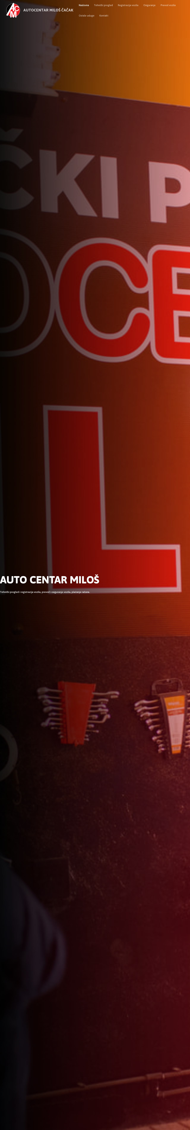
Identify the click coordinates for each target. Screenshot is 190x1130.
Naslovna (84, 5)
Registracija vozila (128, 5)
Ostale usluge (86, 15)
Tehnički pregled (103, 5)
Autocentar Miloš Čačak (48, 10)
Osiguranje (149, 5)
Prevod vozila (168, 5)
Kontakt (103, 15)
